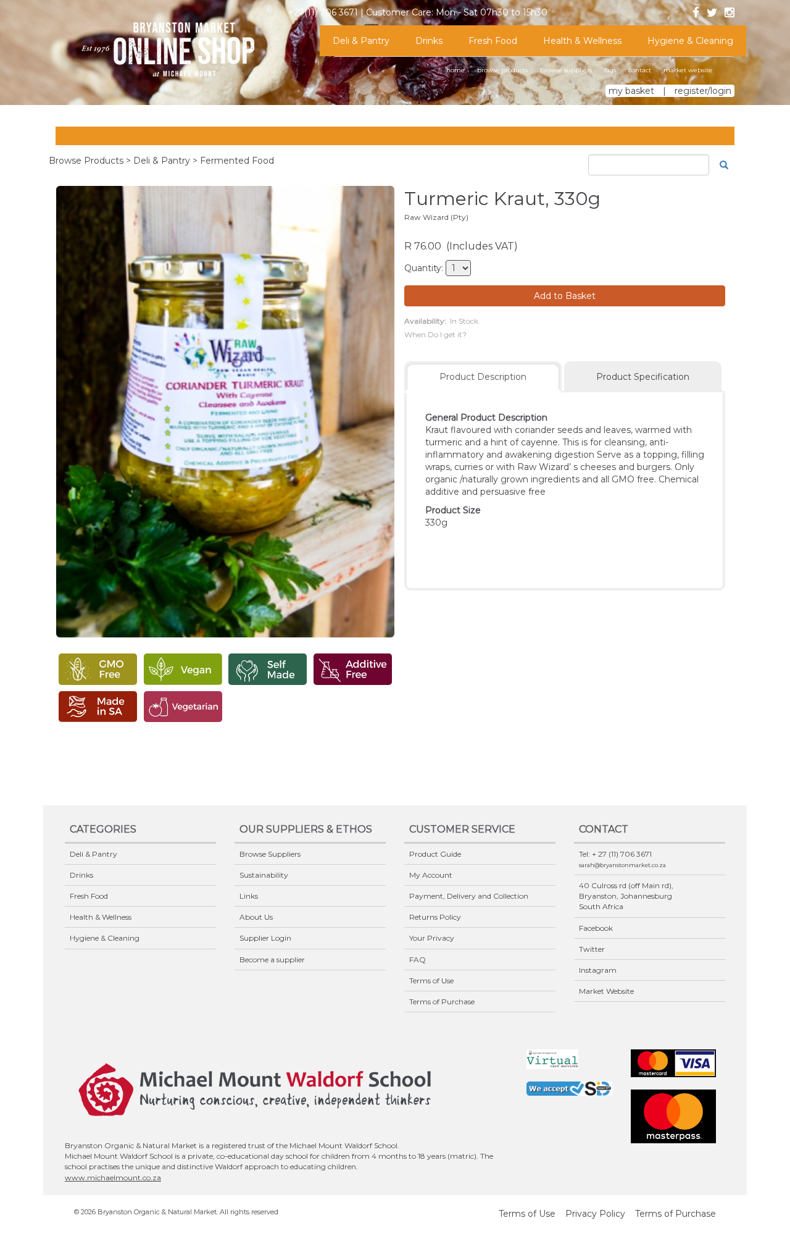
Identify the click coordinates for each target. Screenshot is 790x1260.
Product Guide (435, 854)
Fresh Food (492, 40)
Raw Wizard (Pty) (436, 217)
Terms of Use (431, 980)
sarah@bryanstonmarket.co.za (622, 865)
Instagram (598, 970)
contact (639, 70)
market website (687, 70)
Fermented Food (237, 160)
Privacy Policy (595, 1213)
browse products (502, 70)
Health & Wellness (582, 40)
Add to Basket (565, 295)
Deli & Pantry (361, 40)
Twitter (592, 949)
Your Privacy (431, 938)
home (455, 70)
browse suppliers (566, 70)
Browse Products (86, 160)
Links (248, 896)
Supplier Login (265, 938)
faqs (610, 70)
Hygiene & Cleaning (690, 40)
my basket (631, 90)
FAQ (417, 959)
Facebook (596, 928)
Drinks (429, 40)
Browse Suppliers (270, 854)
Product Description (482, 376)
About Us (256, 917)
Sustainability (263, 875)
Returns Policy (435, 917)
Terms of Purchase (442, 1001)
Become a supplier (272, 959)
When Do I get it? (435, 334)
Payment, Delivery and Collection (468, 896)
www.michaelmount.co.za (113, 1177)
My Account (430, 875)
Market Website (606, 991)
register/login (703, 90)
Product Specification (642, 376)
